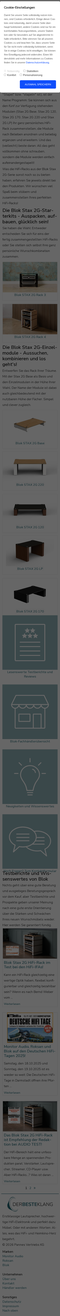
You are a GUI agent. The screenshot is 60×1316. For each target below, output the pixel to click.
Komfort (11, 75)
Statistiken (32, 71)
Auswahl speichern (38, 84)
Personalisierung (32, 75)
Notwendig (13, 71)
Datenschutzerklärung (37, 62)
